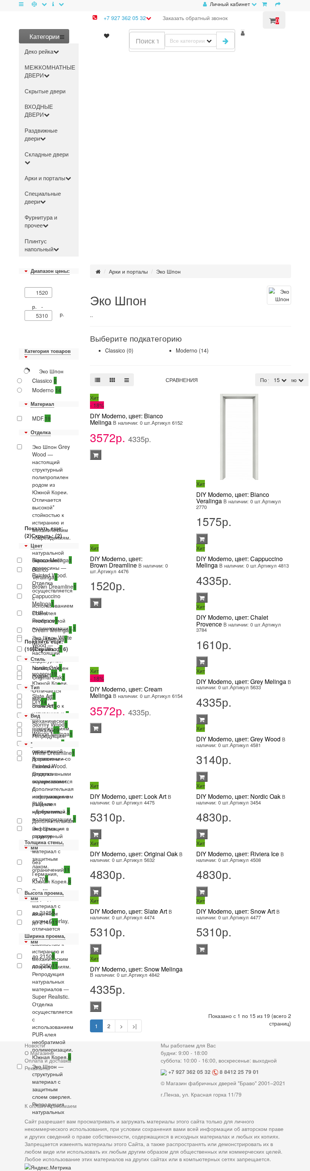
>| (134, 1026)
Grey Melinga (49, 639)
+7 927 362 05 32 (125, 18)
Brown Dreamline (52, 586)
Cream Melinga (52, 630)
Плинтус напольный (39, 245)
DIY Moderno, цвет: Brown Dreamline (116, 562)
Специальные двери (43, 197)
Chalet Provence (45, 616)
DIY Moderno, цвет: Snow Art (235, 911)
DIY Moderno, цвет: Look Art (128, 796)
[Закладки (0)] (106, 35)
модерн (44, 673)
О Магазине (39, 1053)
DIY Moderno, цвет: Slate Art (128, 911)
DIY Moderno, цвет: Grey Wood (238, 739)
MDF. (41, 418)
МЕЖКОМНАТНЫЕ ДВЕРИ (50, 71)
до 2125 (43, 912)
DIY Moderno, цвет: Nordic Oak (238, 796)
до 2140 (45, 922)
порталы (45, 730)
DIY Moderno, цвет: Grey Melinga (241, 681)
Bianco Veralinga (44, 573)
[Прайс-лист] (126, 379)
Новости (35, 1045)
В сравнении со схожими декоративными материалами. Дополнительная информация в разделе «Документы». (52, 785)
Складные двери (46, 154)
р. (62, 314)
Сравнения (182, 380)
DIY (39, 701)
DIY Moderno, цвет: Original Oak (134, 853)
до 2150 (43, 956)
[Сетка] (112, 379)
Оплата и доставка (48, 1060)
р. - (39, 306)
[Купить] (95, 455)
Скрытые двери (45, 91)
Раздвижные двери (41, 134)
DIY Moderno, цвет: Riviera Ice (237, 853)
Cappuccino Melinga (46, 599)
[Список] (97, 379)
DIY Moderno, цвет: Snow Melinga (136, 969)
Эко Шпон (168, 271)
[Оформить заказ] (279, 4)
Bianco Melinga (52, 560)
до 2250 (45, 965)
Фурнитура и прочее (41, 221)
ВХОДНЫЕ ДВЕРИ (39, 110)
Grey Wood (47, 649)
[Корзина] (266, 4)
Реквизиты (37, 1068)
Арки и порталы (45, 178)
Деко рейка (39, 51)
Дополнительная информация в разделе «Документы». (52, 832)
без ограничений (51, 865)
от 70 (40, 879)
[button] (243, 33)
